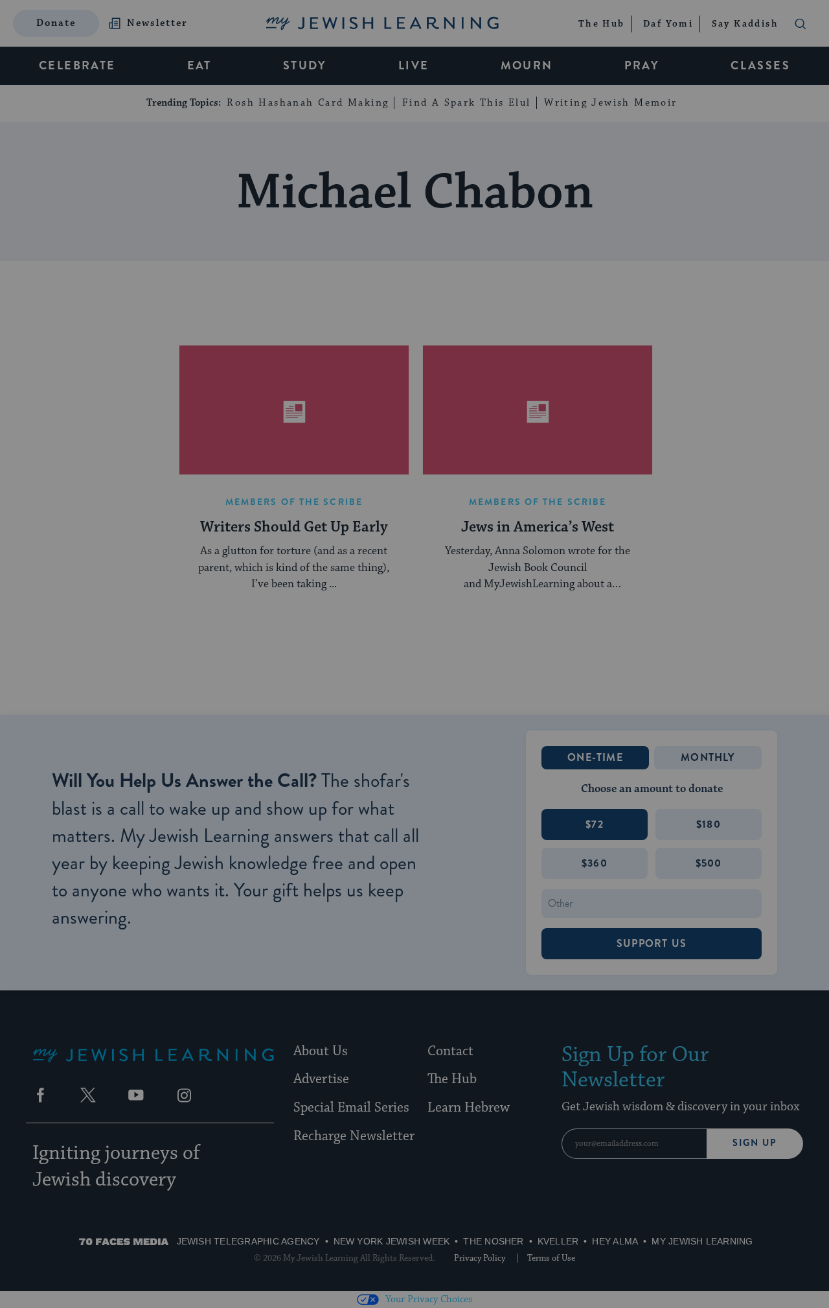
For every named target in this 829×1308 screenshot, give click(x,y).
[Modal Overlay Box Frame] (414, 654)
